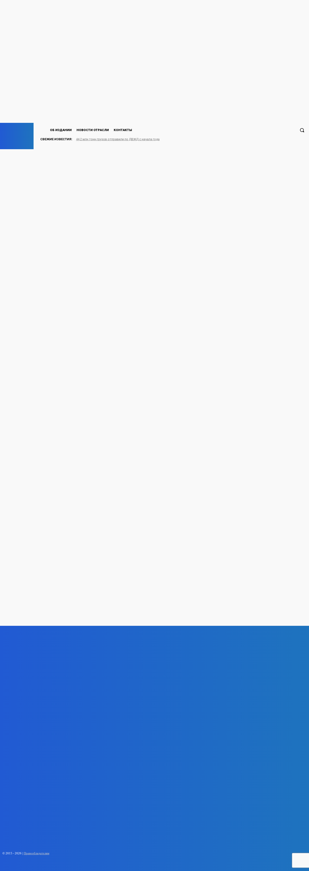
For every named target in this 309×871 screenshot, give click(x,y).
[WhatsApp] (36, 864)
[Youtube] (45, 864)
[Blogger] (19, 864)
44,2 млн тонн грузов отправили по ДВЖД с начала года (118, 139)
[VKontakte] (28, 864)
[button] (302, 130)
